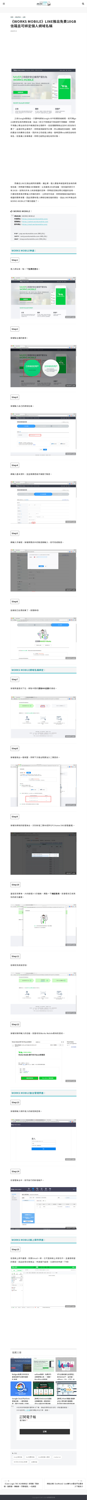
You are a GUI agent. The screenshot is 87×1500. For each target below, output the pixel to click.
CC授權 (27, 1410)
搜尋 (83, 3)
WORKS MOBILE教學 (20, 1462)
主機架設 (34, 1462)
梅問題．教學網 (43, 4)
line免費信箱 (30, 1457)
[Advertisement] (43, 49)
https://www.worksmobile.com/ (35, 219)
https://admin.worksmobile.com (35, 221)
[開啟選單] (4, 3)
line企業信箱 (18, 1457)
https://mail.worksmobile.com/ (34, 224)
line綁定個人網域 (44, 1457)
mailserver (57, 1457)
